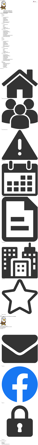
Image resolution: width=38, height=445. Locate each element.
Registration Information (6, 31)
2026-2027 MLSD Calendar (6, 36)
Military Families (5, 67)
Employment (4, 66)
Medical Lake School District (6, 63)
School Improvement (5, 20)
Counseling (4, 27)
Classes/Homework (5, 24)
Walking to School (5, 32)
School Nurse (4, 41)
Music (4, 26)
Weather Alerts (5, 64)
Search (2, 37)
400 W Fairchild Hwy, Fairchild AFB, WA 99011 (6, 326)
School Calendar (5, 65)
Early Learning (5, 34)
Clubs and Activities (5, 33)
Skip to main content (2, 0)
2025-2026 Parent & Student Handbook (8, 35)
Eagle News (4, 18)
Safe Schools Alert (5, 30)
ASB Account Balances (6, 22)
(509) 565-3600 (4, 327)
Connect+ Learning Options (6, 28)
